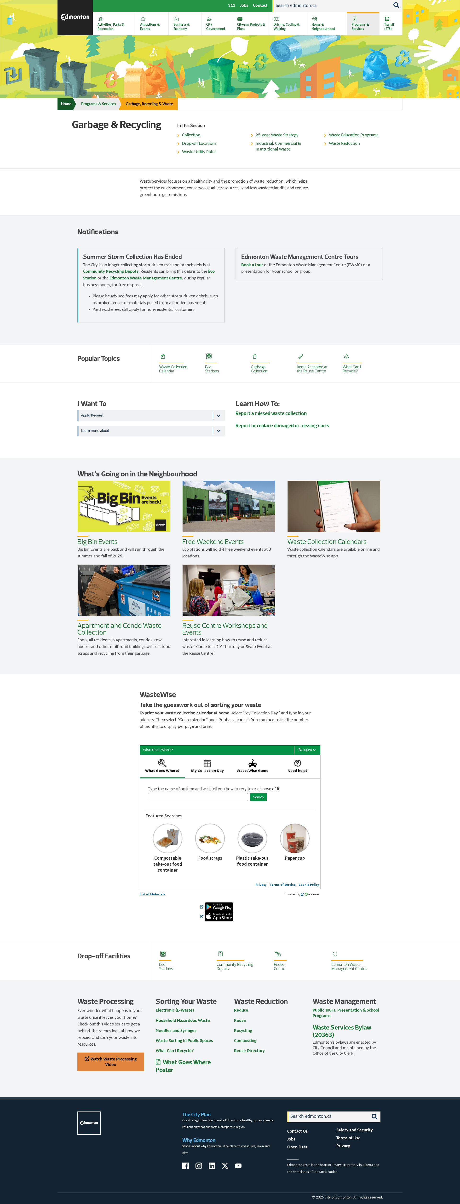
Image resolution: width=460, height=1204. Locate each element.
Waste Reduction (344, 143)
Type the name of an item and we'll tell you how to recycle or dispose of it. (214, 788)
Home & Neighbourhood (323, 27)
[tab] (162, 767)
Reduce (241, 1010)
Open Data (297, 1147)
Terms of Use (348, 1138)
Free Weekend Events (213, 542)
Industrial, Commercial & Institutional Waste (278, 146)
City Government (215, 27)
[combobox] (198, 797)
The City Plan (196, 1114)
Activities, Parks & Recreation (111, 27)
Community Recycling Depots (110, 271)
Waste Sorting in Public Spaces (184, 1041)
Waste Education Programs (353, 135)
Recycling (243, 1031)
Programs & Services (360, 27)
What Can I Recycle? (175, 1051)
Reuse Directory (249, 1051)
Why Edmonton (198, 1140)
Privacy (261, 885)
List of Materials (152, 894)
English (307, 750)
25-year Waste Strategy (277, 135)
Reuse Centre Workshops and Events (225, 629)
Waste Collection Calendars (327, 542)
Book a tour (252, 265)
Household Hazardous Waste (183, 1021)
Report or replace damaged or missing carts (282, 425)
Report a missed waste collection (271, 413)
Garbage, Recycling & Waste (149, 104)
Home (66, 104)
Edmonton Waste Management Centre (145, 278)
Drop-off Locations (199, 143)
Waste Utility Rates (199, 152)
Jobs (244, 5)
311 (231, 5)
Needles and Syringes (176, 1031)
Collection (191, 135)
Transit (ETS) (389, 27)
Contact (260, 5)
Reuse (240, 1021)
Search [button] (258, 797)
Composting (245, 1041)
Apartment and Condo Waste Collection (119, 629)
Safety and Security (354, 1130)
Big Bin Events (97, 542)
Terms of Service (283, 885)
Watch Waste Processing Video (113, 1062)
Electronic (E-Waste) (175, 1010)
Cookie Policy (309, 885)
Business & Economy (181, 27)
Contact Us (297, 1131)
